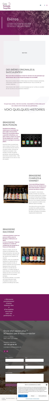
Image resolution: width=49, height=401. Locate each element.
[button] (46, 384)
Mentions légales (36, 398)
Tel (26, 357)
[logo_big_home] (7, 1)
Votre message (8, 372)
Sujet (26, 364)
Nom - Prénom (9, 357)
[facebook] (44, 5)
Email (7, 364)
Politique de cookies (29, 398)
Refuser (32, 395)
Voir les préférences (42, 395)
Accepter (23, 395)
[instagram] (46, 5)
